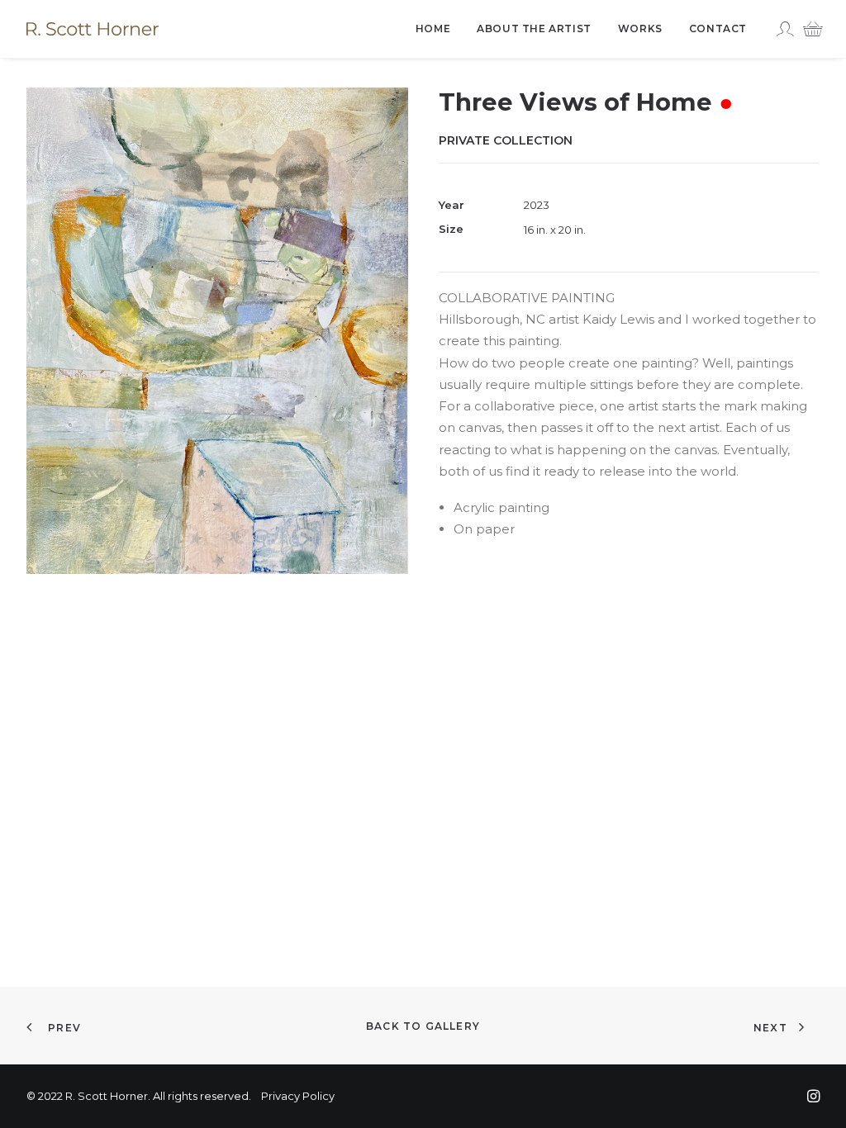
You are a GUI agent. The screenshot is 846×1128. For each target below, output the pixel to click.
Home (433, 28)
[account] (787, 29)
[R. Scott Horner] (92, 29)
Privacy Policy (298, 1095)
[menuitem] (433, 29)
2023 (536, 204)
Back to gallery (423, 1026)
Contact (718, 28)
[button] (217, 331)
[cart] (808, 29)
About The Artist (534, 28)
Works (640, 28)
